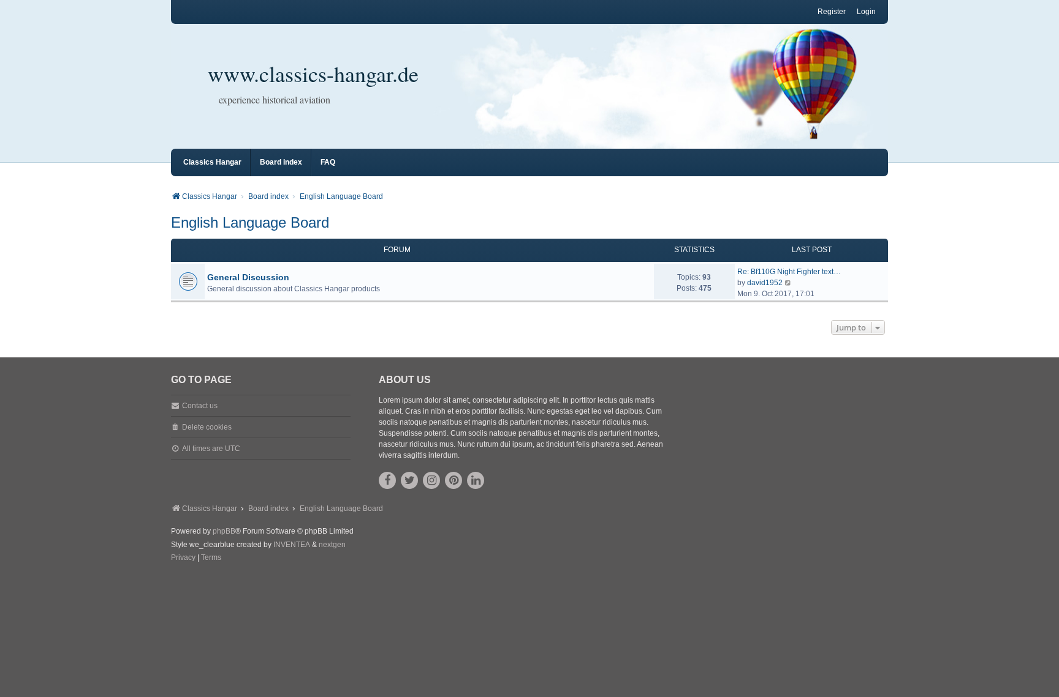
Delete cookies (207, 427)
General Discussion (248, 277)
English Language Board (250, 222)
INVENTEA (291, 544)
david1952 (765, 282)
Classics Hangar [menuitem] (212, 162)
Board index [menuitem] (281, 162)
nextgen (332, 544)
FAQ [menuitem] (328, 162)
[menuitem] (183, 558)
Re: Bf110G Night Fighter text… (789, 271)
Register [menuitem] (832, 11)
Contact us (200, 405)
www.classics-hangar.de (313, 73)
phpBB (224, 531)
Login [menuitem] (866, 11)
